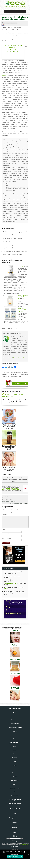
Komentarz (5, 514)
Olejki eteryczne (14, 795)
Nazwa (4, 529)
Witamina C (5, 75)
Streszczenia (8, 499)
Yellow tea (15, 731)
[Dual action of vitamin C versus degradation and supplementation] (3, 25)
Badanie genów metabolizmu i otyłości (13, 576)
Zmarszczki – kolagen (15, 788)
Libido (15, 761)
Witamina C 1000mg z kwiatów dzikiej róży (23, 297)
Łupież (14, 765)
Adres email (5, 534)
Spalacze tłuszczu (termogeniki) (15, 727)
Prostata (15, 776)
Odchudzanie (15, 772)
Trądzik (14, 784)
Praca (14, 813)
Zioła (15, 791)
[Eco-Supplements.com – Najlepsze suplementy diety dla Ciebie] (15, 6)
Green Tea (15, 735)
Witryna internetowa (7, 538)
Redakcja (14, 827)
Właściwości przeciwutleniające (14, 588)
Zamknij (9, 856)
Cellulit (14, 746)
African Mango (15, 716)
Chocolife (15, 738)
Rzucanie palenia (14, 780)
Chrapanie (15, 753)
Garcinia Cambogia (15, 719)
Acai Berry (15, 712)
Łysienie (15, 769)
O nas (14, 832)
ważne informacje (24, 844)
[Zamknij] (28, 854)
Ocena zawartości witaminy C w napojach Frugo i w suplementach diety (14, 592)
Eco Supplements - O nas (19, 358)
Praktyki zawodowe (14, 818)
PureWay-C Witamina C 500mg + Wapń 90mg (23, 310)
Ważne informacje (14, 808)
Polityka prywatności (15, 803)
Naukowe (7, 497)
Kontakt (14, 822)
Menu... (7, 11)
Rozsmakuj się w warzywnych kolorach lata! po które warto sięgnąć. (15, 582)
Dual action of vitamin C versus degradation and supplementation (10, 489)
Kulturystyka (14, 757)
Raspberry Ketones (15, 723)
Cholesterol (14, 750)
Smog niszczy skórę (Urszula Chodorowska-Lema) (13, 572)
